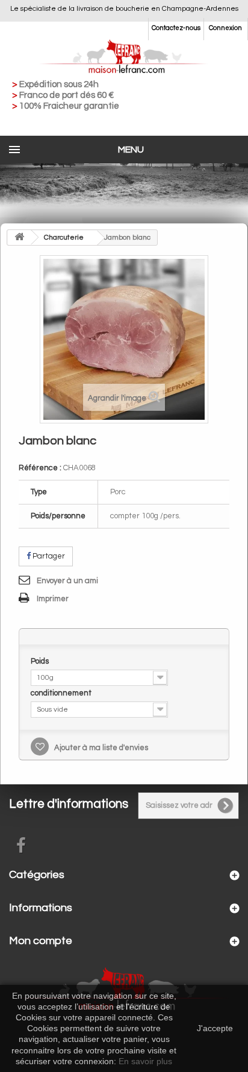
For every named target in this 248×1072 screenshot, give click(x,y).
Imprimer (53, 599)
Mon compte (40, 940)
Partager (48, 556)
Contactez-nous (176, 28)
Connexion (225, 28)
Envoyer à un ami (67, 581)
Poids (41, 661)
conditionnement (62, 693)
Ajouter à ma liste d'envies (100, 747)
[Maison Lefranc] (124, 57)
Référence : (40, 468)
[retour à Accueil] (19, 237)
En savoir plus (145, 1061)
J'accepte (215, 1028)
